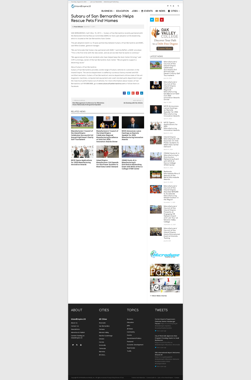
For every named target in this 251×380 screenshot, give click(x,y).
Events (129, 335)
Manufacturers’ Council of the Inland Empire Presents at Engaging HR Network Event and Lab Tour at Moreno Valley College (171, 214)
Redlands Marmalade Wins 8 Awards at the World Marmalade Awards (172, 175)
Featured (130, 341)
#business (168, 345)
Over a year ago (161, 331)
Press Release (78, 27)
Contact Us (75, 326)
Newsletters (75, 329)
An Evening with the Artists (133, 103)
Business (130, 319)
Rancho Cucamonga (105, 336)
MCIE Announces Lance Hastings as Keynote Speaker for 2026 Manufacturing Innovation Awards (132, 135)
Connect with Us (151, 377)
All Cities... (102, 355)
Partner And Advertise (138, 377)
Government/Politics (134, 338)
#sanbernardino (160, 361)
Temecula (102, 348)
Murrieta (102, 351)
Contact (177, 377)
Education (130, 322)
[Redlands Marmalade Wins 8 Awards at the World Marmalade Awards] (156, 174)
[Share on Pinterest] (137, 93)
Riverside (102, 323)
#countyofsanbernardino (163, 328)
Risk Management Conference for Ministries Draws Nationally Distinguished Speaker (88, 104)
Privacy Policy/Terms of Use (115, 377)
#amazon (176, 359)
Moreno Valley (104, 332)
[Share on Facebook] (124, 93)
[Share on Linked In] (141, 93)
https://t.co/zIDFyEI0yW (168, 323)
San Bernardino (104, 326)
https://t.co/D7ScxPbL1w (163, 342)
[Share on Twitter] (128, 93)
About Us (74, 323)
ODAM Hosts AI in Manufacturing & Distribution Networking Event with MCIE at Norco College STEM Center (132, 164)
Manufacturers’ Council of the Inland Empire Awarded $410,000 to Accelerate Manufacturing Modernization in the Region (171, 193)
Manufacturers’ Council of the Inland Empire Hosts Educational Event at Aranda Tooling (172, 233)
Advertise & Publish (78, 332)
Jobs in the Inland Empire (165, 377)
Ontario (101, 339)
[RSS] (170, 5)
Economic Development (135, 345)
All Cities (103, 319)
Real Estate (131, 348)
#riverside (176, 345)
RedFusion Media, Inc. (88, 377)
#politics (168, 326)
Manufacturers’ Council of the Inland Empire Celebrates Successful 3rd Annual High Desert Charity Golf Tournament (82, 135)
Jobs (128, 325)
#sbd (168, 361)
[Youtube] (173, 5)
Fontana (102, 329)
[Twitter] (167, 5)
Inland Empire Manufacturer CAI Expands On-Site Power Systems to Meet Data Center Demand (107, 163)
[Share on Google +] (133, 93)
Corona (101, 342)
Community (131, 332)
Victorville (102, 345)
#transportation (160, 363)
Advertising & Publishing (111, 2)
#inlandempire (160, 326)
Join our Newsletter (96, 2)
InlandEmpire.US (78, 319)
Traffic (129, 351)
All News (130, 329)
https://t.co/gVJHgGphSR (163, 357)
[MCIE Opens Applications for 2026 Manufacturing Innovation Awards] (82, 152)
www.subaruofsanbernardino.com (111, 83)
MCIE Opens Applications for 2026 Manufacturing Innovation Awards (81, 162)
